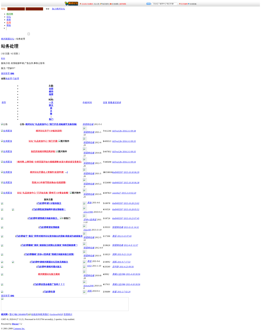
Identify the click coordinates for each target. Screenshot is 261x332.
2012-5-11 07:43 (124, 236)
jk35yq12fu (117, 131)
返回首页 (5, 73)
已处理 (16, 78)
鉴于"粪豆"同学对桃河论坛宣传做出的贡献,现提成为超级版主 (53, 236)
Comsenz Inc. (19, 328)
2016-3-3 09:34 (129, 162)
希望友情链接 (52, 227)
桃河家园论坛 (7, 39)
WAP (60, 314)
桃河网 (10, 14)
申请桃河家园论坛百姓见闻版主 (53, 262)
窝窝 (9, 19)
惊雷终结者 (88, 124)
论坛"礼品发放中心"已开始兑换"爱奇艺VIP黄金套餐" (43, 193)
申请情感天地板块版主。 (47, 218)
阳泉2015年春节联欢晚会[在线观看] (49, 182)
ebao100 (87, 230)
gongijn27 (116, 193)
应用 (9, 22)
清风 (114, 254)
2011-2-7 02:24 (123, 292)
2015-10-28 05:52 (131, 209)
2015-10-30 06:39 (131, 172)
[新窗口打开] (6, 131)
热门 (51, 119)
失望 (53, 292)
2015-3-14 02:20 (129, 193)
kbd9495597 (117, 172)
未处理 (8, 78)
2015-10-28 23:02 (131, 203)
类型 (4, 102)
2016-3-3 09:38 (129, 131)
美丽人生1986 (118, 274)
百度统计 (68, 314)
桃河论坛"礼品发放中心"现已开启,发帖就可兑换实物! (51, 124)
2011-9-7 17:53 (123, 262)
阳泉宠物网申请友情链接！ (53, 209)
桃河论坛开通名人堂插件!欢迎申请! (47, 172)
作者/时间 (87, 102)
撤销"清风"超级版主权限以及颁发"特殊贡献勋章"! (52, 245)
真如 (89, 202)
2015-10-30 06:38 (131, 182)
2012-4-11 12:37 (131, 245)
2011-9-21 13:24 (124, 254)
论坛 (9, 17)
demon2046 (88, 286)
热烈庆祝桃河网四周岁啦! (43, 151)
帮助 (9, 25)
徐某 (114, 292)
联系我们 (44, 314)
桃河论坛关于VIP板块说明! (49, 131)
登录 (47, 9)
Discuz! (15, 324)
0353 (89, 266)
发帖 (12, 73)
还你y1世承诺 (89, 219)
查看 (110, 102)
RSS (3, 58)
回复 (105, 102)
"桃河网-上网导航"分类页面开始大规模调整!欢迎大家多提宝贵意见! (49, 162)
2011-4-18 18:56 (133, 274)
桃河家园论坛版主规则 (49, 274)
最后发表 (116, 102)
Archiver (54, 314)
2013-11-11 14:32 (131, 227)
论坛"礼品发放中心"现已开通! (43, 141)
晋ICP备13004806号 (18, 314)
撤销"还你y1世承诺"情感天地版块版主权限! (53, 254)
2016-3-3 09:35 (129, 141)
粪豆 (114, 236)
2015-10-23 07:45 (131, 218)
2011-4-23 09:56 (126, 266)
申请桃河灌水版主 (53, 266)
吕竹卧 (115, 266)
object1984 (88, 212)
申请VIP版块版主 (52, 203)
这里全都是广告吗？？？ (53, 284)
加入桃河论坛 (58, 9)
